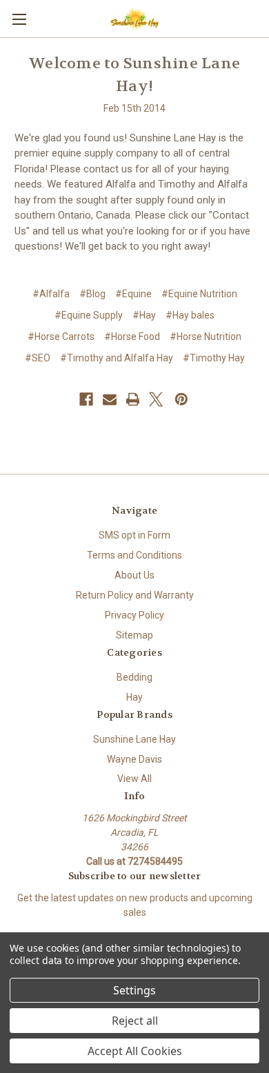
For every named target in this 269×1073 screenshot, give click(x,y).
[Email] (110, 399)
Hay (134, 697)
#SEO (37, 357)
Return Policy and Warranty (135, 595)
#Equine (133, 293)
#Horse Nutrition (205, 336)
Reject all (135, 1020)
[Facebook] (86, 399)
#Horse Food (132, 336)
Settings (134, 990)
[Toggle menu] (19, 19)
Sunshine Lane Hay (134, 739)
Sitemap (134, 635)
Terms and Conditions (134, 555)
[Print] (133, 399)
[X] (156, 399)
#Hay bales (190, 315)
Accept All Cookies (135, 1051)
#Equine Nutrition (199, 293)
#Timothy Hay (214, 357)
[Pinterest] (181, 399)
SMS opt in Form (134, 535)
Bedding (134, 677)
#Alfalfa (51, 293)
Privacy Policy (134, 615)
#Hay (144, 315)
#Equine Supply (88, 315)
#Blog (92, 293)
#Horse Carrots (61, 336)
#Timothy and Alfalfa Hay (116, 357)
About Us (134, 575)
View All (134, 778)
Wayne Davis (134, 759)
